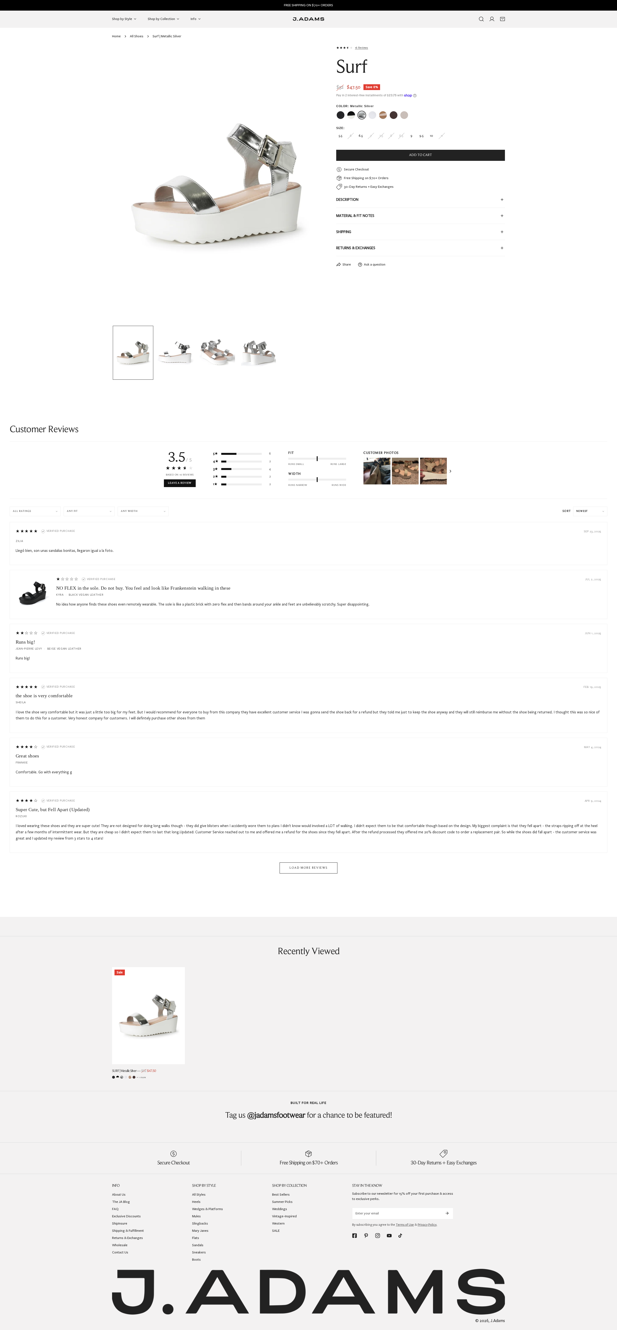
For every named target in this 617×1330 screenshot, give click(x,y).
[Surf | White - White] (372, 115)
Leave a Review (180, 483)
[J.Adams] (308, 19)
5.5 (340, 136)
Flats (195, 1238)
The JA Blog (121, 1202)
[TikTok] (401, 1235)
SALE (276, 1231)
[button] (502, 19)
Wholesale (119, 1245)
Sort (567, 511)
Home (116, 36)
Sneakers (199, 1252)
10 (431, 136)
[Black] (113, 1077)
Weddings (279, 1209)
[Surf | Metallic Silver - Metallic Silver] (361, 115)
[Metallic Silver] (121, 1077)
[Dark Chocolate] (134, 1077)
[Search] (481, 19)
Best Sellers (281, 1195)
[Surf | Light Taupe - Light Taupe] (404, 115)
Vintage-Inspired (284, 1216)
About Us (119, 1195)
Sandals (197, 1245)
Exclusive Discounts (126, 1216)
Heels (196, 1202)
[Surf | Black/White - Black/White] (351, 115)
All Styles (199, 1195)
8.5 (401, 136)
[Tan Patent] (129, 1077)
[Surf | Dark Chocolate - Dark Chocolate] (393, 115)
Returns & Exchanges (127, 1238)
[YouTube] (389, 1236)
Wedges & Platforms (207, 1209)
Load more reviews (308, 867)
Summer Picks (282, 1202)
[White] (125, 1077)
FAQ (115, 1209)
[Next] (310, 185)
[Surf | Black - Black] (340, 115)
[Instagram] (377, 1236)
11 (442, 136)
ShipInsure (119, 1223)
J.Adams (497, 1320)
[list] (217, 184)
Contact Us (120, 1252)
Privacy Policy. (427, 1225)
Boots (196, 1260)
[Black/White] (117, 1077)
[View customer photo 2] (405, 471)
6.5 (361, 136)
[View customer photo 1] (376, 471)
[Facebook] (354, 1236)
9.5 (421, 136)
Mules (196, 1216)
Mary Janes (200, 1231)
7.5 (381, 136)
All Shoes (136, 36)
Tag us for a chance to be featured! (308, 1116)
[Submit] (447, 1213)
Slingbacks (200, 1223)
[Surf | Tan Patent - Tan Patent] (383, 115)
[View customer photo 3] (433, 471)
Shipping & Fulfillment (128, 1231)
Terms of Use (405, 1225)
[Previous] (123, 185)
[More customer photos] (450, 471)
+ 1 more (141, 1077)
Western (278, 1223)
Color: (355, 106)
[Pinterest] (366, 1236)
